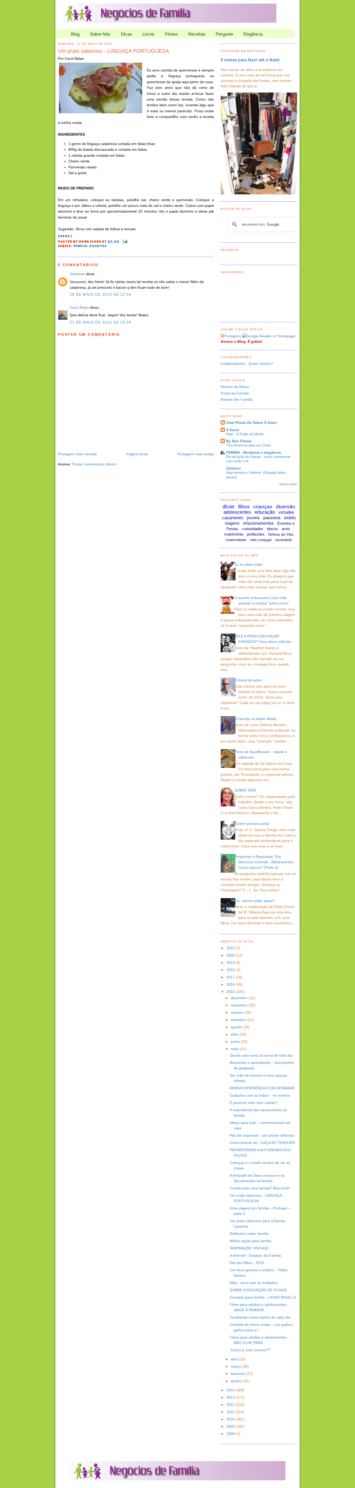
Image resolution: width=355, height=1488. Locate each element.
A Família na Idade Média (255, 719)
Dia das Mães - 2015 (247, 1263)
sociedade (283, 540)
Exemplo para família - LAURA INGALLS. (263, 1297)
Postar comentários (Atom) (94, 464)
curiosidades (252, 528)
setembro (239, 1020)
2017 (231, 977)
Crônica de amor (248, 680)
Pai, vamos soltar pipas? (254, 901)
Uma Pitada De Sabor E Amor (251, 422)
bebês (290, 518)
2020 (231, 955)
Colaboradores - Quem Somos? (247, 363)
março (236, 1366)
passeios (272, 517)
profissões (256, 534)
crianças (262, 506)
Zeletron (233, 468)
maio (235, 1049)
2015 (231, 992)
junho (236, 1041)
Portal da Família (235, 393)
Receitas (196, 34)
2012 (231, 1405)
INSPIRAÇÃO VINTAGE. (249, 1248)
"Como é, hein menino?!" (250, 1350)
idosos (272, 528)
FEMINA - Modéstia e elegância (253, 452)
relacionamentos (258, 523)
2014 (231, 1390)
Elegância (253, 34)
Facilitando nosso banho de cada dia (260, 1317)
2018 (231, 970)
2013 (231, 1397)
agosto (237, 1027)
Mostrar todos (288, 484)
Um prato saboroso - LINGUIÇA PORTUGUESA (113, 51)
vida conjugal (261, 540)
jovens (253, 517)
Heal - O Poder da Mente (245, 434)
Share (64, 236)
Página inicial (137, 454)
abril (235, 1359)
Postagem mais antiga (195, 454)
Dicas (126, 34)
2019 (231, 962)
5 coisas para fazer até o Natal (250, 59)
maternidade (236, 540)
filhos (244, 506)
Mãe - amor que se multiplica (254, 1283)
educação (265, 512)
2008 (231, 1434)
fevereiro (238, 1374)
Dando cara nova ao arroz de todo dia (261, 1055)
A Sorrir (232, 430)
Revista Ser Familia (237, 399)
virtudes (286, 512)
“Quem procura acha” (252, 823)
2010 (231, 1419)
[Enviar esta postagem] (124, 242)
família (80, 246)
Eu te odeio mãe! (248, 564)
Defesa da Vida (280, 534)
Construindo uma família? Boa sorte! (260, 1188)
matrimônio (233, 534)
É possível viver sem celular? (254, 1103)
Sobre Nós (100, 34)
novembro (239, 1005)
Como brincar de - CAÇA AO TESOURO (262, 1143)
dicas (228, 506)
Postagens (232, 336)
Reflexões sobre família (249, 1234)
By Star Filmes (239, 441)
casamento (232, 517)
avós (286, 528)
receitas (98, 246)
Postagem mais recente (77, 454)
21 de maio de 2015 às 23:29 (101, 322)
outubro (238, 1012)
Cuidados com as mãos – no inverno (260, 1095)
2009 (231, 1426)
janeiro (237, 1381)
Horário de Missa (235, 387)
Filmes (171, 34)
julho (235, 1034)
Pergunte (224, 34)
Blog (75, 34)
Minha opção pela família (250, 1241)
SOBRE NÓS (245, 790)
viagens (232, 523)
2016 (231, 984)
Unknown (77, 274)
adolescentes (237, 512)
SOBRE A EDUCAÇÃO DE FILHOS (258, 1290)
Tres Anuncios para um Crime (248, 445)
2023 (231, 948)
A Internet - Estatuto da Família (255, 1255)
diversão (285, 506)
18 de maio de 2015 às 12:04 (101, 294)
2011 (230, 1412)
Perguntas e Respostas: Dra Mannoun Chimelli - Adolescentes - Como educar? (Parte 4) (264, 862)
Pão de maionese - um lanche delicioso (262, 1135)
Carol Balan (79, 307)
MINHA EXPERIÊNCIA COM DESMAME (262, 1088)
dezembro (239, 998)
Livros (148, 34)
